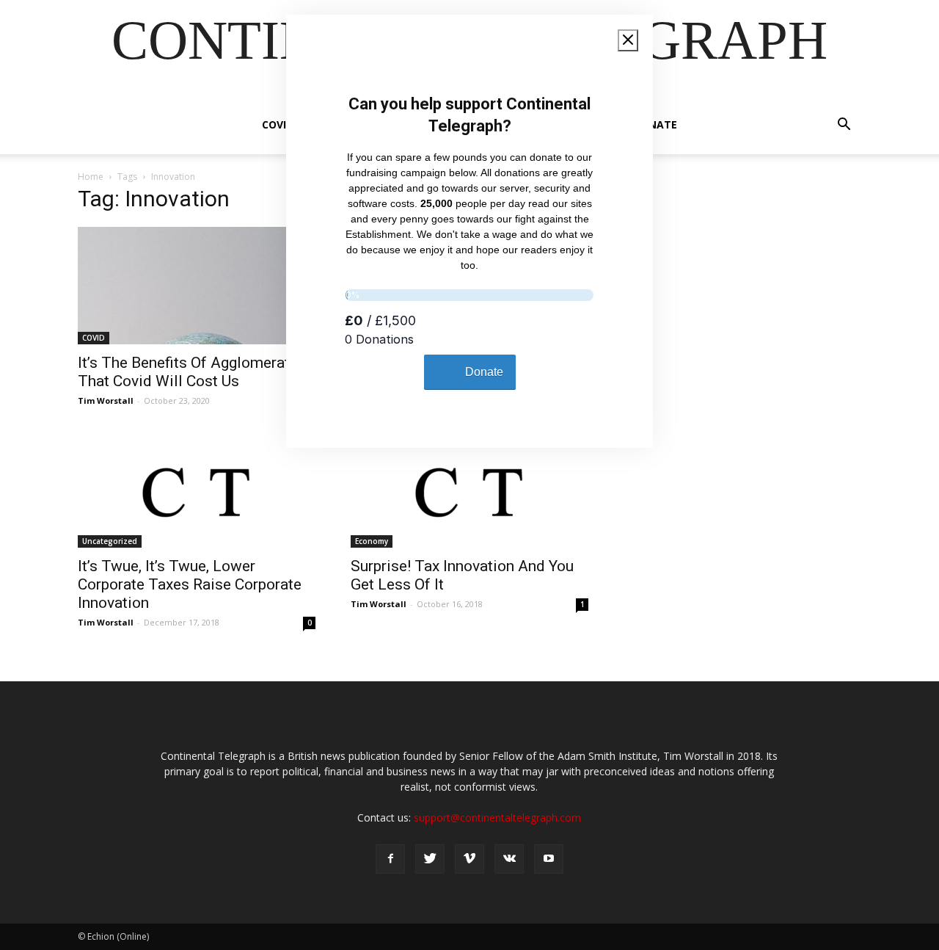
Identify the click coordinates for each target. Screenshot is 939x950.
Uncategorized (109, 541)
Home (90, 176)
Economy (371, 541)
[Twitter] (430, 859)
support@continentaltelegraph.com (497, 817)
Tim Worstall (106, 400)
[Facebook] (390, 859)
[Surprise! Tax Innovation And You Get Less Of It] (469, 489)
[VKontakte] (509, 859)
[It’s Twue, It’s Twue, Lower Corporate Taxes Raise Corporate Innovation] (196, 489)
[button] (843, 126)
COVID (277, 124)
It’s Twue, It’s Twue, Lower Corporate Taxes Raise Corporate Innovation (190, 584)
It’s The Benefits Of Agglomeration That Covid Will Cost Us (194, 372)
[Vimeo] (469, 859)
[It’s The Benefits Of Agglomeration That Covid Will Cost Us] (196, 285)
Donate (655, 124)
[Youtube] (548, 859)
